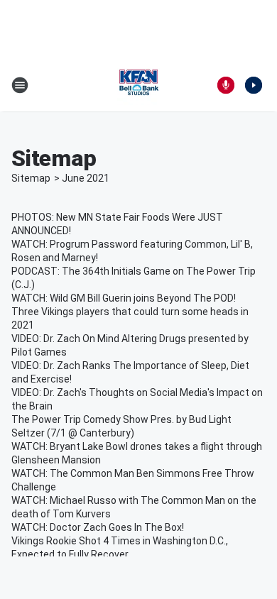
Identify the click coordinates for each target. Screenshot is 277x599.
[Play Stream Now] (253, 85)
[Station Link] (138, 85)
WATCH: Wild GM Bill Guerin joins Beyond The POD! (123, 298)
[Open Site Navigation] (19, 85)
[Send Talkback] (225, 85)
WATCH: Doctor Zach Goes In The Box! (97, 527)
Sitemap (30, 178)
